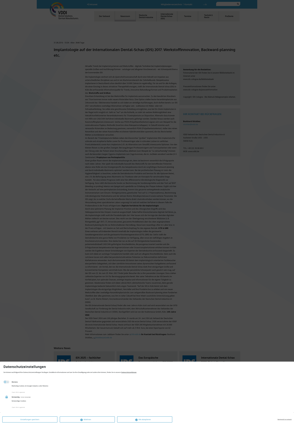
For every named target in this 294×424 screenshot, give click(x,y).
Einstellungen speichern (29, 419)
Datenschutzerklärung (128, 372)
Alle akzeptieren (145, 419)
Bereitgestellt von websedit (285, 419)
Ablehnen (87, 419)
